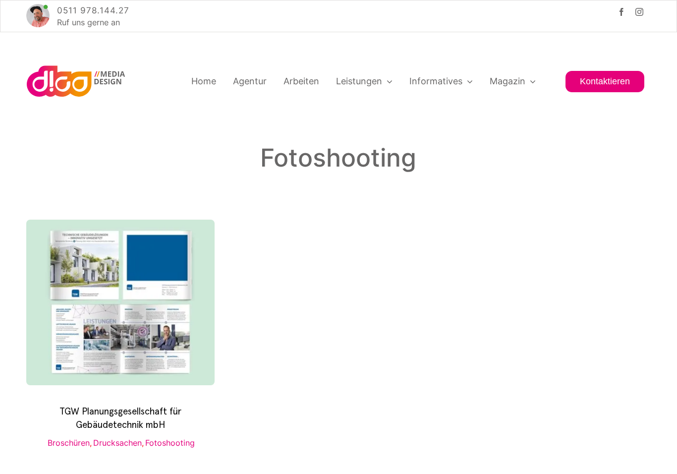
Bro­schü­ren (69, 443)
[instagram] (639, 12)
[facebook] (621, 12)
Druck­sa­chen (117, 443)
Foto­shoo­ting (170, 443)
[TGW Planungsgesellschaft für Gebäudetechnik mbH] (120, 226)
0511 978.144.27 (93, 10)
